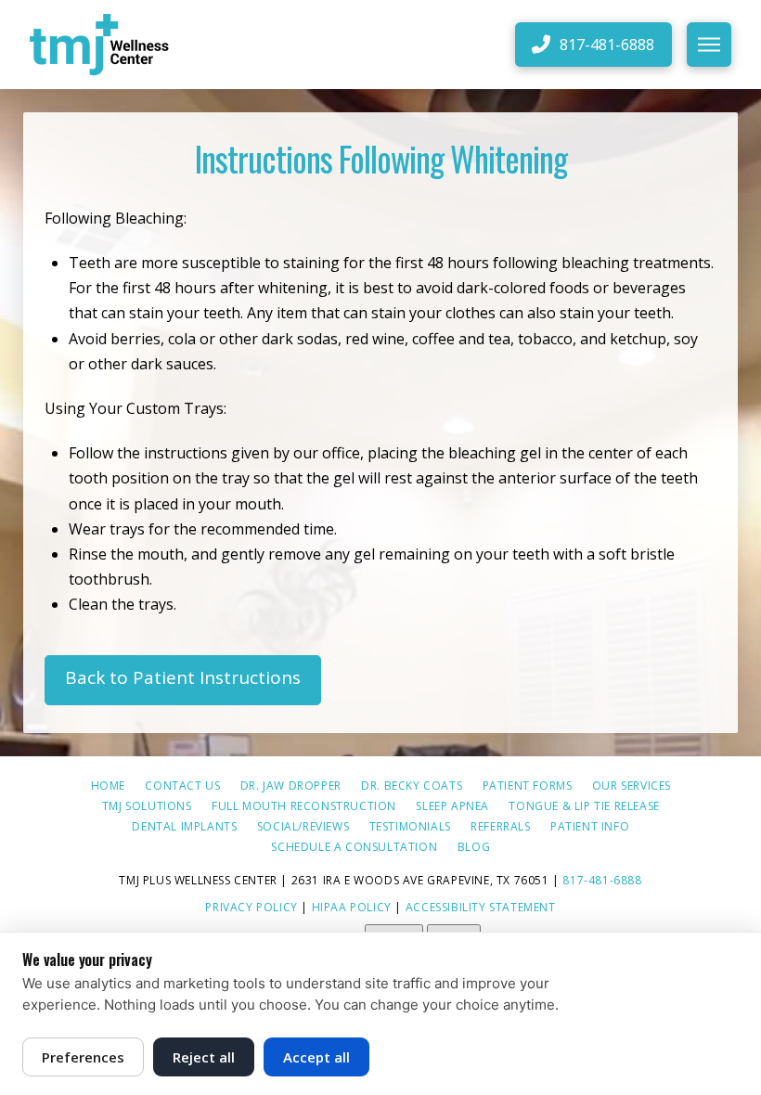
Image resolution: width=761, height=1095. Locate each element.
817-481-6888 (601, 880)
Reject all (204, 1057)
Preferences (83, 1057)
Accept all (316, 1057)
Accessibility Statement (481, 907)
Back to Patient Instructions (183, 677)
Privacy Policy (251, 907)
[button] (709, 44)
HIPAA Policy (352, 907)
